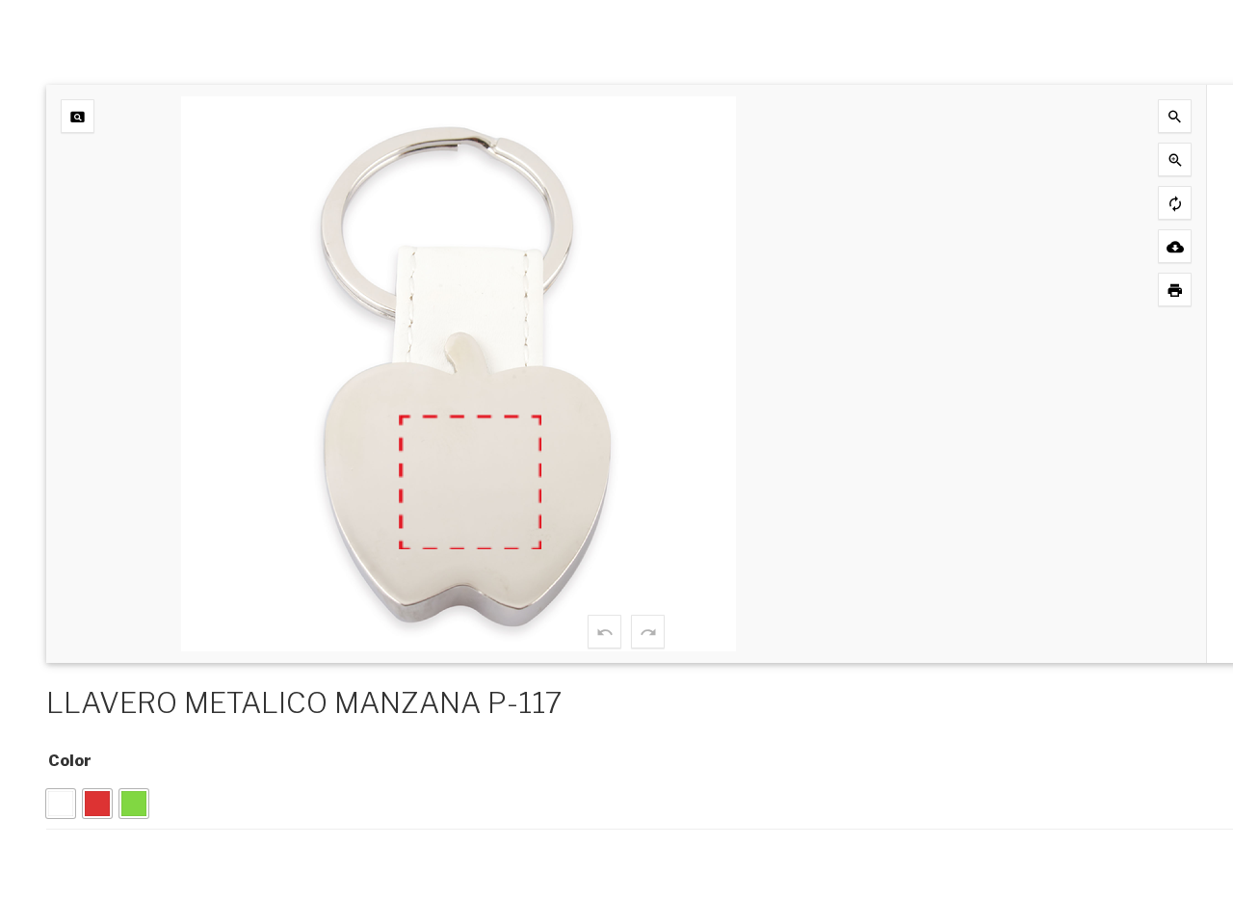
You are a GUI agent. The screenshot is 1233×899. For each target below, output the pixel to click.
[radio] (60, 803)
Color (70, 761)
